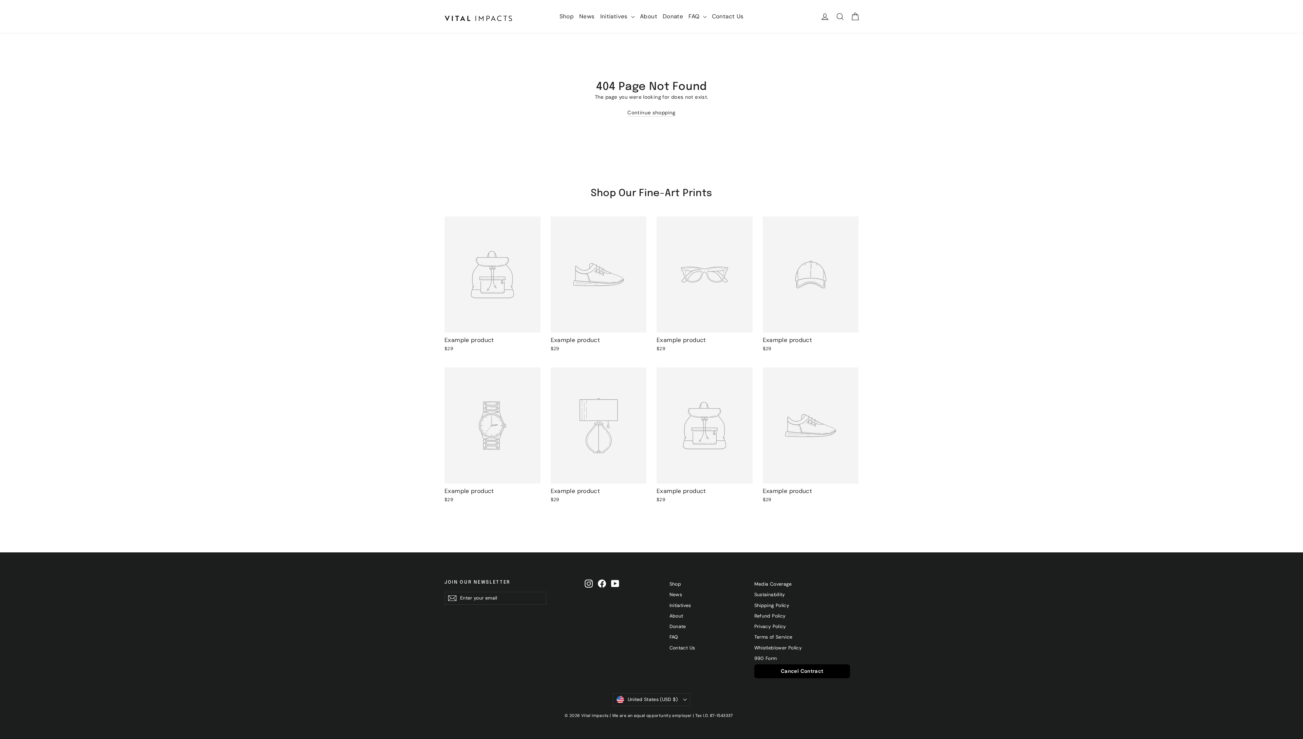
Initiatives (615, 16)
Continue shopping (651, 112)
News (587, 16)
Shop (567, 16)
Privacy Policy (770, 626)
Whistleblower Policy (778, 648)
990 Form (765, 658)
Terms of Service (773, 637)
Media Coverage (773, 584)
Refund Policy (770, 616)
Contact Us (728, 16)
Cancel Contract (802, 671)
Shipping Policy (772, 605)
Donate (673, 16)
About (648, 16)
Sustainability (769, 594)
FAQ (694, 16)
